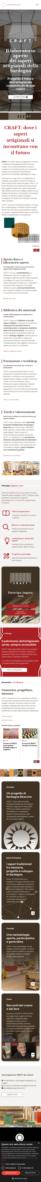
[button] (20, 1178)
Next (38, 250)
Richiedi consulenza (20, 612)
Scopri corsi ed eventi (11, 399)
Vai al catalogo (14, 670)
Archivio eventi (7, 716)
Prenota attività (21, 606)
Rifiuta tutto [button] (30, 1173)
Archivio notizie (7, 720)
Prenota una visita (9, 298)
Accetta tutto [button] (11, 1173)
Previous (34, 250)
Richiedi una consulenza (12, 455)
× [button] (38, 1143)
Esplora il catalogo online (12, 351)
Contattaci (12, 1095)
